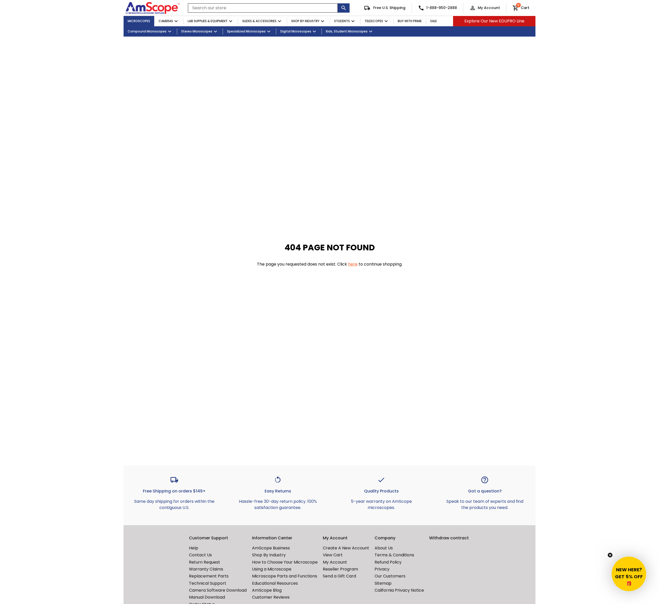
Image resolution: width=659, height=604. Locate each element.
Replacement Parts (209, 576)
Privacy (382, 569)
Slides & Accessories (259, 21)
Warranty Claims (206, 569)
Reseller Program (340, 569)
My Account (489, 7)
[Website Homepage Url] (153, 8)
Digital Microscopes (295, 31)
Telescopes (374, 21)
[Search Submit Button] (344, 8)
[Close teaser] (610, 555)
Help (193, 548)
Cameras (166, 21)
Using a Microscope (271, 569)
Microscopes (139, 21)
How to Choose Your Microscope (285, 562)
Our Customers (390, 576)
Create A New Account (346, 548)
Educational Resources (275, 583)
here (353, 264)
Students (342, 21)
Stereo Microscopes (196, 31)
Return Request (204, 562)
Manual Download (207, 597)
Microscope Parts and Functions (284, 576)
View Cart (333, 555)
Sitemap (383, 583)
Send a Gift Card (339, 576)
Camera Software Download (218, 590)
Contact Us (200, 555)
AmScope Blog (267, 590)
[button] (629, 574)
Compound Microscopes (147, 31)
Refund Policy (388, 562)
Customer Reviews (271, 597)
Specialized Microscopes (246, 31)
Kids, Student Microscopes (347, 31)
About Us (384, 548)
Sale (433, 21)
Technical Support (207, 583)
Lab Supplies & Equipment (208, 21)
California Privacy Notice (399, 590)
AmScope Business (271, 548)
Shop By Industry (305, 21)
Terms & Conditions (394, 555)
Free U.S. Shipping (388, 7)
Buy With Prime (410, 21)
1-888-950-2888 (441, 7)
